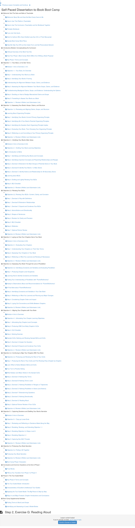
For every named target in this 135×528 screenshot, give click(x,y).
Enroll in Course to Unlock (67, 522)
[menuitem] (0, 3)
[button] (6, 5)
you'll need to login (75, 520)
